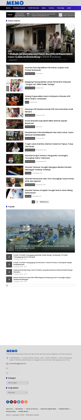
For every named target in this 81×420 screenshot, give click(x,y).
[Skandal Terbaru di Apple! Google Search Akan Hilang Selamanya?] (14, 193)
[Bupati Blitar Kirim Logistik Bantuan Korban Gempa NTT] (53, 15)
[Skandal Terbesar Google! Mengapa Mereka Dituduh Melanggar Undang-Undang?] (14, 170)
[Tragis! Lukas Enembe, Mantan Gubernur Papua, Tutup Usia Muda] (14, 147)
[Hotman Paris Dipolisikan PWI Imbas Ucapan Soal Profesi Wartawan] (14, 71)
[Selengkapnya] (40, 350)
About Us (9, 409)
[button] (69, 3)
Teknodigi (28, 173)
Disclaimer (19, 409)
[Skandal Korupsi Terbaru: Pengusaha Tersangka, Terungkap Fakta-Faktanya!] (14, 159)
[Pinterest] (15, 401)
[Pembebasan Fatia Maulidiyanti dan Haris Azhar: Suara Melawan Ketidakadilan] (14, 135)
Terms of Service (32, 409)
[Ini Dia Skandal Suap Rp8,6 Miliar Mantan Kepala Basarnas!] (14, 124)
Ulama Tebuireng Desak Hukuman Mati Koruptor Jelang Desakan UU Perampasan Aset (36, 15)
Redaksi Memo (64, 409)
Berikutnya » (44, 202)
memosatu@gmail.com (17, 364)
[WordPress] (18, 401)
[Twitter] (11, 401)
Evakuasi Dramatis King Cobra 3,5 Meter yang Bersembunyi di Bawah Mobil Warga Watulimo (43, 271)
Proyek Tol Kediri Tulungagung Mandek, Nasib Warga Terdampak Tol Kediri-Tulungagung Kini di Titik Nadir (40, 256)
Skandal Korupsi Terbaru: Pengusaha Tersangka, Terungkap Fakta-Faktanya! (46, 156)
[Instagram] (22, 401)
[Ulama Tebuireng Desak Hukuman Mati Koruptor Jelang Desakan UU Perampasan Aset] (21, 15)
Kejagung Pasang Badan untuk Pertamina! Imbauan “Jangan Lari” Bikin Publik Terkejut (48, 83)
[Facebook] (7, 401)
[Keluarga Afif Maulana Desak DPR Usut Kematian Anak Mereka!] (14, 112)
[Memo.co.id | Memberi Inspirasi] (15, 3)
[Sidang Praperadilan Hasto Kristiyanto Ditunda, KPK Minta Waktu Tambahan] (14, 99)
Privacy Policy (11, 411)
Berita (27, 102)
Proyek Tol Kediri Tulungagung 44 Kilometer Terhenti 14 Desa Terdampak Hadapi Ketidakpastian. (42, 264)
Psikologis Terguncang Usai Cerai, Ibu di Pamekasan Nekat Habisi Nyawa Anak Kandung (40, 55)
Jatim (9, 51)
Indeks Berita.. (24, 411)
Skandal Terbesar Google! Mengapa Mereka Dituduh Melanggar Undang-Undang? (48, 168)
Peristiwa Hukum (30, 73)
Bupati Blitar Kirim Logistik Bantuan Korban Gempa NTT (66, 14)
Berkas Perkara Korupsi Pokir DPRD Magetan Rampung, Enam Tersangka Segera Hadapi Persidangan (42, 278)
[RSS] (26, 401)
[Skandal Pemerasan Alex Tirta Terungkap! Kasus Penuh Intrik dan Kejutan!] (14, 182)
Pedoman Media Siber (48, 409)
